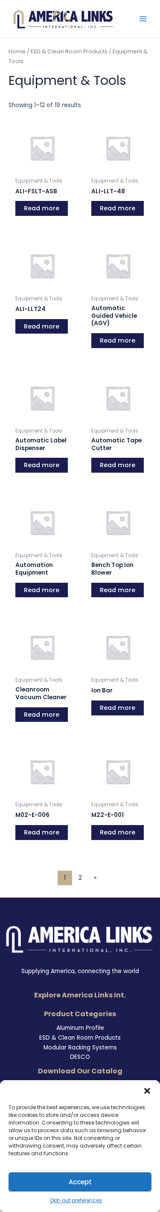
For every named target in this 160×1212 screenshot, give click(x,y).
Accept (80, 1181)
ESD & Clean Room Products (69, 51)
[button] (147, 1091)
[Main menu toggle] (143, 19)
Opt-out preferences (76, 1200)
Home (17, 51)
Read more (41, 208)
